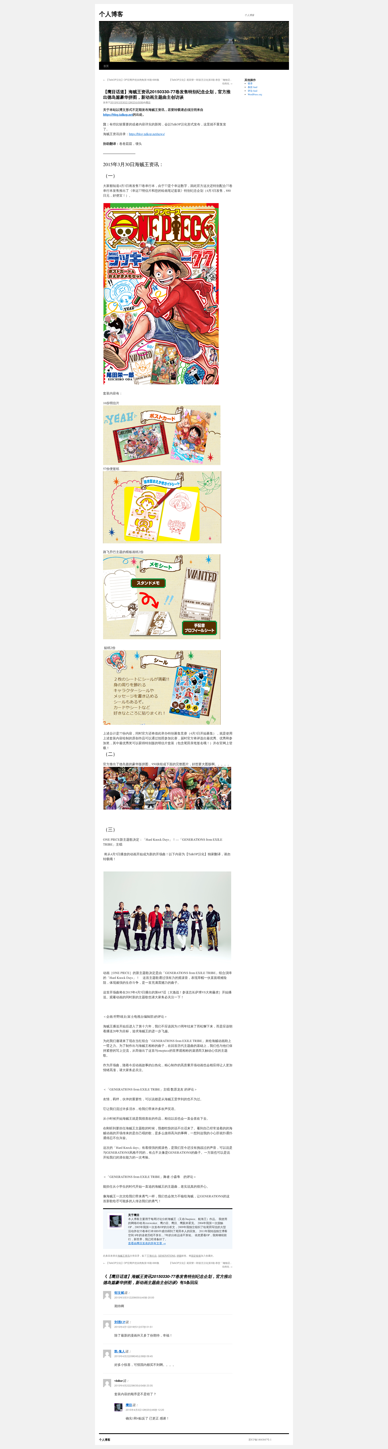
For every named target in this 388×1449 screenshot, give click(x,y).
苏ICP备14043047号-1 (260, 1439)
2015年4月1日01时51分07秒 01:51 (133, 1326)
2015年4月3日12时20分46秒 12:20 (145, 1409)
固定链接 (196, 1255)
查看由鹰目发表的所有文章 (147, 1243)
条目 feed (252, 87)
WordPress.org (255, 94)
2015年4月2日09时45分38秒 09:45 (133, 1356)
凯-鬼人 (119, 1351)
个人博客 (111, 13)
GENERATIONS (166, 1255)
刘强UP (119, 1322)
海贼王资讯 (124, 1255)
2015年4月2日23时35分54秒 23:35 (133, 1385)
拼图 (179, 1255)
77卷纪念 (152, 1255)
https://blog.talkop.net (118, 114)
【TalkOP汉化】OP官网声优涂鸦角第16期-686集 (131, 79)
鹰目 (148, 102)
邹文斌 (119, 1292)
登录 (250, 83)
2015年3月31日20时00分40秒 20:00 (134, 1297)
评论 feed (252, 90)
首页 (106, 66)
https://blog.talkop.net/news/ (147, 134)
